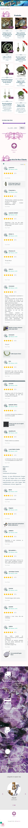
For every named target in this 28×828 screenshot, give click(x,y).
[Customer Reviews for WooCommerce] (24, 164)
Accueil (2, 9)
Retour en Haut (14, 151)
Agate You (18, 821)
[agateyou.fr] (14, 6)
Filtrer (22, 128)
